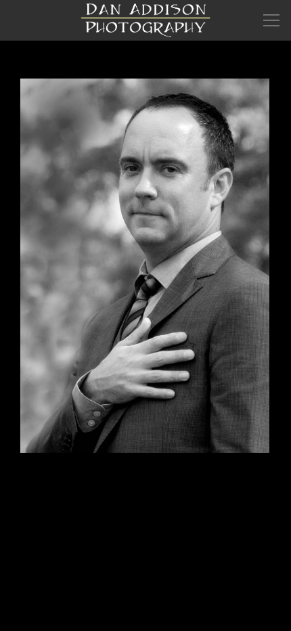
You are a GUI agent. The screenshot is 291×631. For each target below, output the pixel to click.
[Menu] (271, 20)
